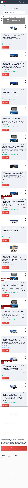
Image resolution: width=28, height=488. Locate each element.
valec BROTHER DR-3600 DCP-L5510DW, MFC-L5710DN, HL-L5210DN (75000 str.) (13, 229)
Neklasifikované (13, 457)
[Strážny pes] (26, 27)
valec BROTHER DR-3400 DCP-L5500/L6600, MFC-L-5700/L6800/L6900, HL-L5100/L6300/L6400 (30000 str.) (12, 37)
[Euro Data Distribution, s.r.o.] (3, 2)
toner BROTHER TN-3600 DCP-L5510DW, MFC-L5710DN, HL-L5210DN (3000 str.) (13, 91)
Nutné (3, 455)
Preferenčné (9, 455)
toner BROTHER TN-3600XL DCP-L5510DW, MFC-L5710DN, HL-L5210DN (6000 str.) (12, 174)
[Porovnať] (26, 25)
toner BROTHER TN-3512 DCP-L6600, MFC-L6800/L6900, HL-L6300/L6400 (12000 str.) (12, 285)
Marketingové (5, 457)
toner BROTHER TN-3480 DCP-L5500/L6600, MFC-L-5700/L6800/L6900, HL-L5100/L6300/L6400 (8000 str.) (13, 120)
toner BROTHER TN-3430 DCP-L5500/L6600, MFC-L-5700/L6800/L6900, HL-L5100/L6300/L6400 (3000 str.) (13, 148)
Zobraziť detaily (25, 456)
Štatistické (16, 455)
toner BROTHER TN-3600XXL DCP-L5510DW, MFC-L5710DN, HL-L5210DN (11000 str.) (13, 64)
